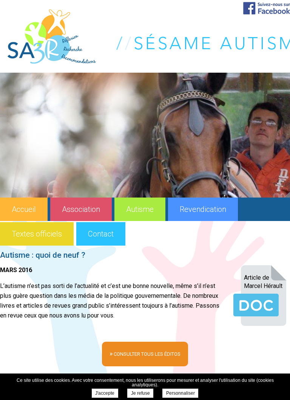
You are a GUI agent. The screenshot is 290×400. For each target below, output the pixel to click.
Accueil (24, 209)
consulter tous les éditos (145, 353)
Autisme (140, 209)
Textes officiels (37, 233)
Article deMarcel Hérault (263, 281)
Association (81, 209)
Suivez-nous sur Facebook (266, 8)
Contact (101, 233)
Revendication (203, 209)
